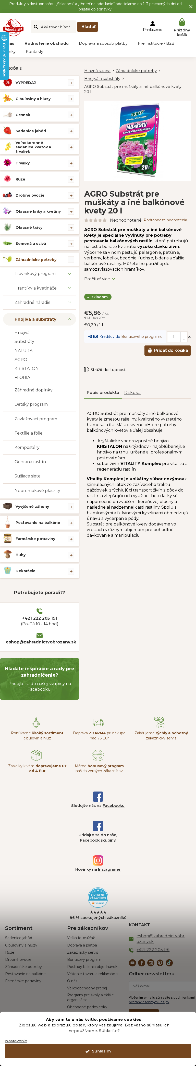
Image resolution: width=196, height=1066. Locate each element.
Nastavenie (16, 1041)
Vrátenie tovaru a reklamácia (92, 974)
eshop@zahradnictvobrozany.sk (39, 642)
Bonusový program (84, 959)
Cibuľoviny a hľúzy (21, 945)
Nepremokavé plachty (37, 490)
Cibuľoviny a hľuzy (33, 99)
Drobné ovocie (30, 195)
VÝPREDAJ (26, 82)
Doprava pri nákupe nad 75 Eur (99, 735)
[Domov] (100, 71)
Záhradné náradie (33, 302)
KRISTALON (27, 368)
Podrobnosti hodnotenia (165, 220)
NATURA (23, 350)
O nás (72, 981)
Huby (21, 555)
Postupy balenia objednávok (92, 966)
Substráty (24, 341)
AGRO (21, 359)
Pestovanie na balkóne (38, 522)
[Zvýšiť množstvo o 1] (183, 334)
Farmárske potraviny (35, 538)
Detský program (31, 404)
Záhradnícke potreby (36, 259)
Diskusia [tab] (132, 392)
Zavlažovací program (36, 418)
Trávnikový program (35, 273)
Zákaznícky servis (82, 952)
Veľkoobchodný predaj (87, 988)
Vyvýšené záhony (32, 506)
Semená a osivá (31, 243)
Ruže (20, 179)
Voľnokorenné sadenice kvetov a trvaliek (33, 147)
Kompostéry (27, 447)
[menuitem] (46, 43)
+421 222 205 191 (39, 618)
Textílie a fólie (29, 433)
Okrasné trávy (29, 227)
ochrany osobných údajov (149, 1002)
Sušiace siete (28, 476)
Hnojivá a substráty (35, 319)
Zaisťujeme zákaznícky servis (161, 735)
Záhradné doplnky (34, 390)
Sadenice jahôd (31, 131)
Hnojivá (22, 332)
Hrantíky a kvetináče (36, 288)
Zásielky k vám (37, 768)
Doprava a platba (82, 945)
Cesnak (23, 115)
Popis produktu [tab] (103, 392)
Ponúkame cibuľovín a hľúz (37, 735)
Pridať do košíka (171, 350)
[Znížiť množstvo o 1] (183, 339)
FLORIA (22, 377)
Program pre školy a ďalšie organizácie (90, 997)
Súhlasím (101, 1051)
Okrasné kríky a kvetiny (38, 211)
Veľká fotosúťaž (81, 938)
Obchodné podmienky (87, 1007)
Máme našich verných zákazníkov (99, 768)
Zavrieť (119, 364)
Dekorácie (25, 571)
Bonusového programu (142, 336)
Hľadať (88, 26)
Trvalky (23, 163)
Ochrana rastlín (30, 461)
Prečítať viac (97, 279)
